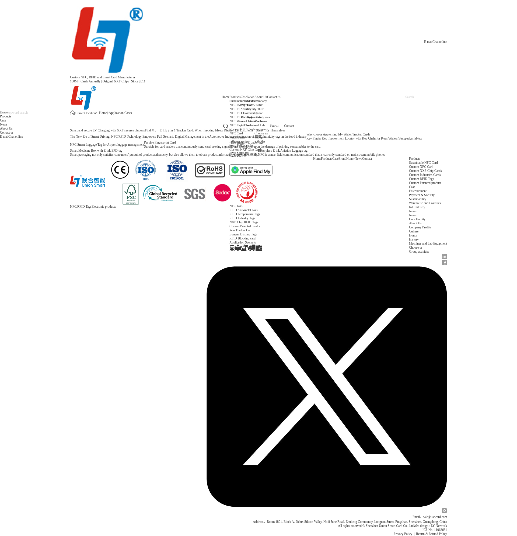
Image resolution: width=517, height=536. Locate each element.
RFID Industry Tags (242, 218)
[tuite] (326, 387)
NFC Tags (236, 206)
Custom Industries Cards (425, 175)
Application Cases (120, 113)
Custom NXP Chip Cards (425, 171)
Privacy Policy (403, 534)
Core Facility (251, 107)
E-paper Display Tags (243, 234)
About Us (260, 97)
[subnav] (232, 248)
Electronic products (104, 206)
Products (235, 97)
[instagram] (326, 511)
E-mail (428, 42)
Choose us (415, 247)
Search (274, 125)
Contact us (274, 97)
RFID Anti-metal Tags (243, 210)
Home (225, 97)
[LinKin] (326, 257)
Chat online (439, 42)
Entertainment (258, 121)
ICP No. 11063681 (434, 530)
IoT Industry (249, 125)
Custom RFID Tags (421, 179)
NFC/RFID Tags (81, 206)
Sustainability (249, 113)
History (259, 117)
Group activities (419, 251)
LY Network (439, 526)
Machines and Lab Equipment (261, 125)
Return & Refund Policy (431, 534)
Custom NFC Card (421, 167)
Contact (367, 159)
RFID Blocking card (242, 238)
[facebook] (326, 263)
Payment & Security (422, 195)
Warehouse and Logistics (425, 203)
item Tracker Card (240, 230)
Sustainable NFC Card (423, 163)
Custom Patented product (425, 183)
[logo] (107, 37)
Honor (258, 113)
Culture (259, 109)
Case (244, 97)
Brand (342, 159)
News (250, 97)
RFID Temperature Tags (244, 214)
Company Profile (260, 103)
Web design (421, 526)
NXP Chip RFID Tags (243, 222)
